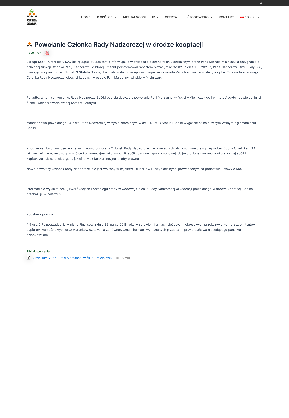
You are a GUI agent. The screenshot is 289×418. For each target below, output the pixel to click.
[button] (261, 3)
